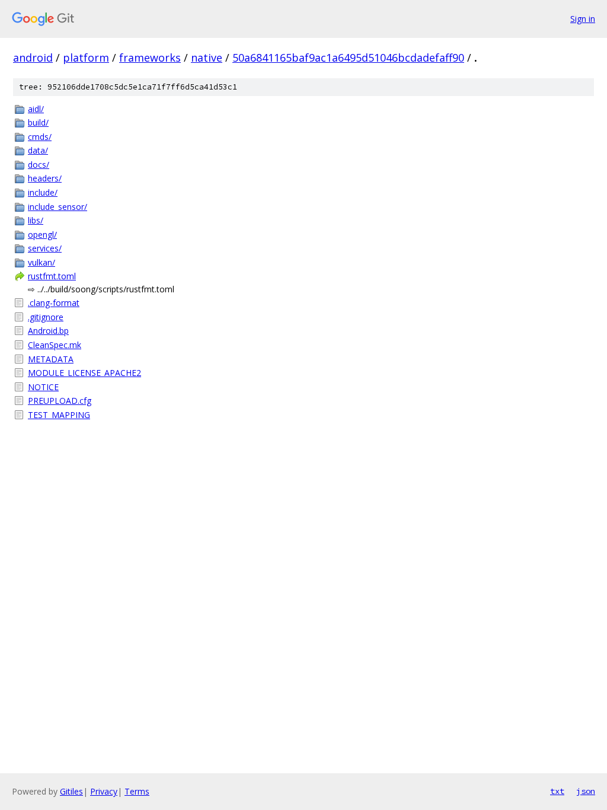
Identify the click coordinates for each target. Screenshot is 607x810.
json (585, 791)
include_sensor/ (57, 206)
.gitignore (45, 317)
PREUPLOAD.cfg (59, 400)
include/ (42, 192)
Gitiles (71, 791)
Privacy (103, 791)
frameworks (150, 57)
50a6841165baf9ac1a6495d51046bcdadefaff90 (348, 57)
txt (557, 791)
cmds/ (40, 136)
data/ (38, 150)
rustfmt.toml (52, 276)
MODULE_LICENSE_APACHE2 (84, 372)
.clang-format (53, 302)
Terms (136, 791)
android (33, 57)
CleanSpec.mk (54, 344)
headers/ (45, 178)
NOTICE (43, 387)
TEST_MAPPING (59, 414)
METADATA (51, 359)
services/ (45, 248)
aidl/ (36, 108)
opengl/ (42, 234)
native (206, 57)
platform (86, 57)
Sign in (582, 18)
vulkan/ (41, 262)
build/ (38, 122)
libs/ (35, 220)
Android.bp (48, 330)
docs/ (38, 164)
